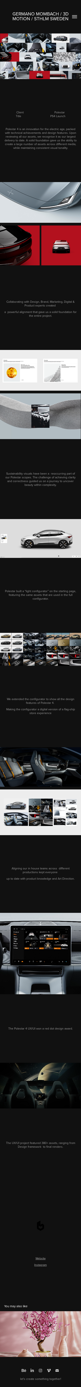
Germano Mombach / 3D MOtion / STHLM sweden (41, 16)
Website (41, 1258)
